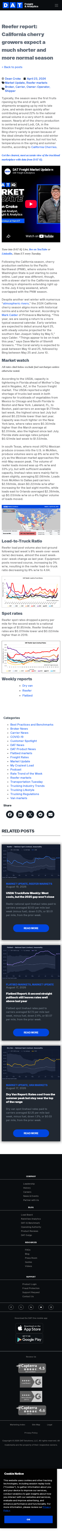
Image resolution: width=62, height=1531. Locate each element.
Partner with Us (31, 1200)
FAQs (27, 1250)
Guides (28, 1262)
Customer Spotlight (23, 740)
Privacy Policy (31, 1433)
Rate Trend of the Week (26, 773)
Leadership (29, 1183)
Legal (49, 1424)
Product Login (29, 1284)
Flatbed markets (21, 753)
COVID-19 (16, 736)
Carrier (20, 86)
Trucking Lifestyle (22, 789)
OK (28, 1519)
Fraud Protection (30, 1288)
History (27, 1188)
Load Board (27, 1214)
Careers (27, 1192)
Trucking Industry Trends (27, 785)
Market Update (15, 82)
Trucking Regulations (24, 794)
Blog (27, 1254)
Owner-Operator (38, 86)
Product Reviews (29, 1231)
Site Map (36, 1424)
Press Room (31, 1258)
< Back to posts (12, 67)
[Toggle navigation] (56, 5)
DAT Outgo (26, 1235)
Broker (9, 86)
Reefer (27, 690)
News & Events (31, 1196)
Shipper (10, 90)
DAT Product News (23, 749)
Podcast (15, 769)
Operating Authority (31, 1227)
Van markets (18, 798)
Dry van (27, 685)
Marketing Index (17, 1424)
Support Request (31, 1292)
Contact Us (28, 1296)
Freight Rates (19, 757)
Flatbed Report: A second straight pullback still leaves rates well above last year (29, 997)
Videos (28, 1266)
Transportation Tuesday (26, 781)
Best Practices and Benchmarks (31, 724)
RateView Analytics (31, 1219)
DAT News (17, 745)
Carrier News (19, 732)
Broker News (19, 728)
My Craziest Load (22, 765)
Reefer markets (36, 82)
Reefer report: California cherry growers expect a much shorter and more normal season (27, 42)
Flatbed (27, 695)
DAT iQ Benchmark (30, 1223)
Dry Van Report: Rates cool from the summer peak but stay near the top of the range (30, 1098)
